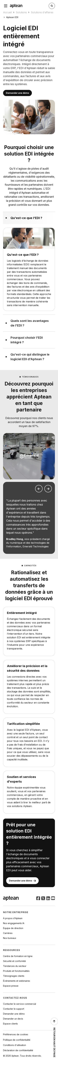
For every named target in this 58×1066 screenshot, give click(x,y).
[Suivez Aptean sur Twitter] (43, 898)
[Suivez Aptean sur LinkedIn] (48, 898)
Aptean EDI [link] (12, 17)
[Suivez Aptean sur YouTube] (53, 898)
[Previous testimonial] (39, 488)
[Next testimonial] (48, 488)
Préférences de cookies (15, 1034)
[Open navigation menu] (5, 6)
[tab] (29, 218)
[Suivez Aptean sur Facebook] (38, 898)
